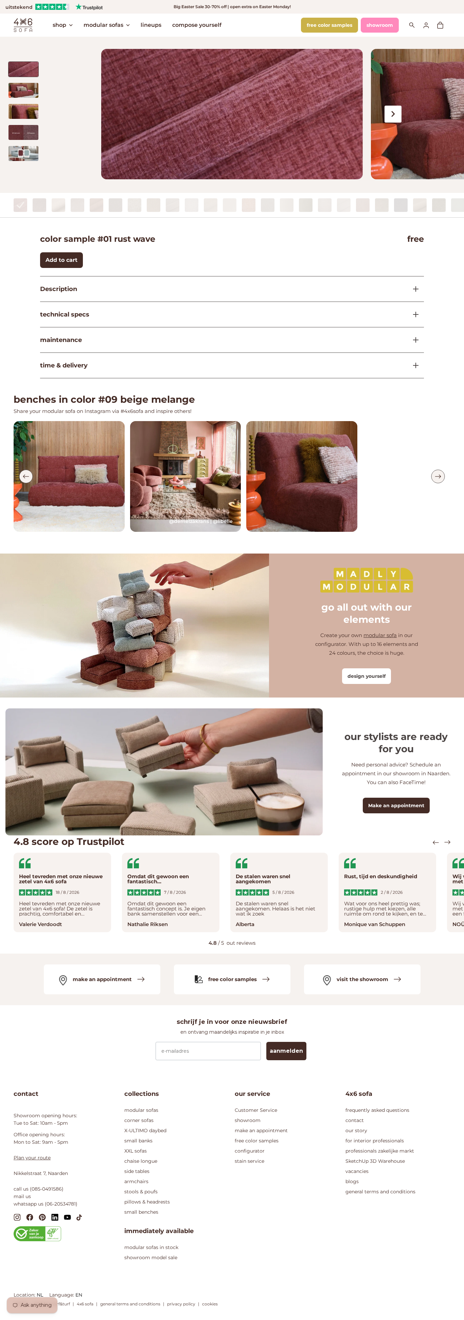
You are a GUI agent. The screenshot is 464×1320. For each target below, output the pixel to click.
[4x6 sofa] (23, 24)
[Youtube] (67, 1216)
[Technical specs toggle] (413, 314)
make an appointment (261, 1130)
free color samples (329, 25)
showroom (380, 25)
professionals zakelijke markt (379, 1151)
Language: (62, 1295)
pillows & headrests (147, 1202)
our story (356, 1130)
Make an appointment (396, 805)
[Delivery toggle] (413, 365)
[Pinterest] (42, 1217)
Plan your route (32, 1158)
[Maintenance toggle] (413, 340)
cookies (210, 1303)
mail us (22, 1196)
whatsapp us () (45, 1204)
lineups (151, 25)
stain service (249, 1161)
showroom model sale (150, 1257)
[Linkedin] (54, 1217)
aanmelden (286, 1051)
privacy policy (181, 1303)
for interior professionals (374, 1141)
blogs (352, 1181)
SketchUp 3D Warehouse (375, 1161)
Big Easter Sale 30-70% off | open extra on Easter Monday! (232, 6)
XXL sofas (135, 1151)
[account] (430, 25)
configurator (250, 1151)
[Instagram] (17, 1217)
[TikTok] (79, 1216)
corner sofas (139, 1120)
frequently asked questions (377, 1110)
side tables (136, 1171)
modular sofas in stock (151, 1247)
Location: (25, 1295)
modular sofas (103, 25)
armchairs (136, 1181)
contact (354, 1120)
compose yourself (196, 25)
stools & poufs (141, 1192)
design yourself (366, 676)
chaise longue (140, 1161)
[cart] (443, 25)
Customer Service (256, 1110)
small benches (141, 1212)
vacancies (357, 1171)
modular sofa (380, 635)
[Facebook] (29, 1217)
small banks (138, 1141)
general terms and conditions (380, 1192)
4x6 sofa (85, 1303)
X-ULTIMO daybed (145, 1130)
